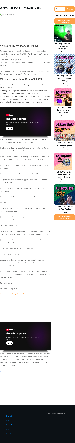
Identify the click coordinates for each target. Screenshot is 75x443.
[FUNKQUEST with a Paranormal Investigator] (63, 33)
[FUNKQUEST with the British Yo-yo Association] (63, 97)
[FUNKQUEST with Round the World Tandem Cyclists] (63, 161)
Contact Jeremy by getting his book (13, 294)
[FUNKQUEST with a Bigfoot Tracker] (64, 194)
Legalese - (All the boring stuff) (55, 413)
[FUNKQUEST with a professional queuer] (64, 130)
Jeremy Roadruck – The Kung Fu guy (20, 7)
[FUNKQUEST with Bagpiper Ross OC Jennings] (64, 64)
